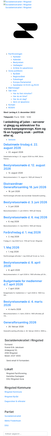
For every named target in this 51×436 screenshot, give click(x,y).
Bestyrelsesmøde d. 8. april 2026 (22, 264)
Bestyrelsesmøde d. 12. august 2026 (24, 167)
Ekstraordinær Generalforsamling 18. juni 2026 (25, 185)
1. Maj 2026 (11, 247)
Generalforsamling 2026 (20, 322)
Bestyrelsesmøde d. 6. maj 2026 (25, 217)
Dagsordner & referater (15, 401)
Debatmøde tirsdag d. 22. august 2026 (21, 146)
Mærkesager (14, 88)
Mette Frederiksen (13, 421)
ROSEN (11, 107)
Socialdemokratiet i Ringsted (18, 7)
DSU (7, 425)
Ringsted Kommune (13, 392)
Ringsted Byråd (11, 396)
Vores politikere (15, 71)
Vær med (12, 90)
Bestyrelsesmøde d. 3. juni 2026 (25, 202)
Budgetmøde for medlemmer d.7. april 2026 (23, 282)
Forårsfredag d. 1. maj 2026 (22, 232)
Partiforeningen (15, 54)
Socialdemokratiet (13, 416)
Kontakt (11, 105)
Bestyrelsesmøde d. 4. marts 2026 (23, 303)
